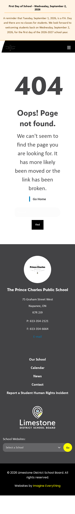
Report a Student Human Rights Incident (37, 392)
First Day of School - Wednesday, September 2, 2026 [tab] (37, 7)
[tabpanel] (37, 25)
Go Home (39, 199)
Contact (38, 384)
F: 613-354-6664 (37, 329)
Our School (37, 359)
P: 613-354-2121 (37, 321)
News (37, 375)
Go (68, 447)
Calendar (37, 367)
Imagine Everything (46, 486)
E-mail (37, 336)
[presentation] (69, 48)
